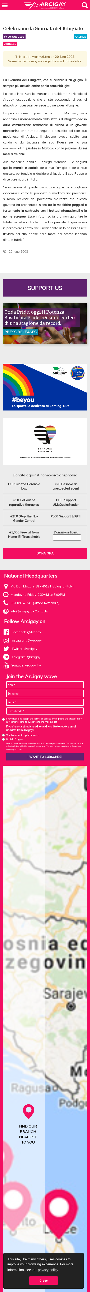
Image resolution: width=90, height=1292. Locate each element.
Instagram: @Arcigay (27, 640)
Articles (10, 43)
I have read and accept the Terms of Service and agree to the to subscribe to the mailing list (44, 720)
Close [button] (44, 1280)
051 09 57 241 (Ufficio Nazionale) (35, 603)
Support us (45, 287)
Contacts (41, 611)
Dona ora (45, 553)
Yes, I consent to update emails (22, 735)
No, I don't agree (14, 739)
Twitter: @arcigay (24, 649)
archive (80, 36)
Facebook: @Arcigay (26, 632)
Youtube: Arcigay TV (26, 665)
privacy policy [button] (48, 1270)
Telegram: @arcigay (26, 657)
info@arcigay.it (21, 611)
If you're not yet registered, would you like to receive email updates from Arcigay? (41, 728)
